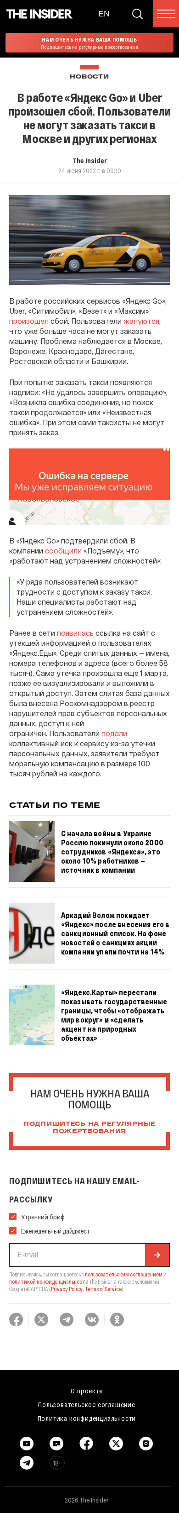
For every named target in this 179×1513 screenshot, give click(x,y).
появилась (75, 632)
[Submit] (157, 1255)
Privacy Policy (67, 1289)
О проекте (86, 1390)
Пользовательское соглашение (86, 1404)
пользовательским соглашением (123, 1274)
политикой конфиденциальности (49, 1281)
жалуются (141, 320)
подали (114, 733)
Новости (89, 76)
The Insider (90, 160)
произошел (29, 320)
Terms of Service (103, 1289)
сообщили (63, 550)
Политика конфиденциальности (87, 1418)
